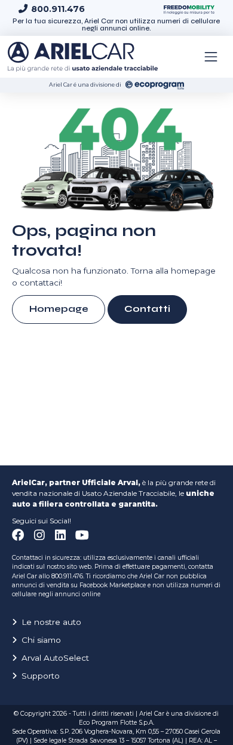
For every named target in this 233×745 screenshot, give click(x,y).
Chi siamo (41, 640)
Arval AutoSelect (55, 658)
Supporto (41, 675)
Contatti (147, 308)
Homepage (58, 308)
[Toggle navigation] (211, 57)
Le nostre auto (51, 622)
